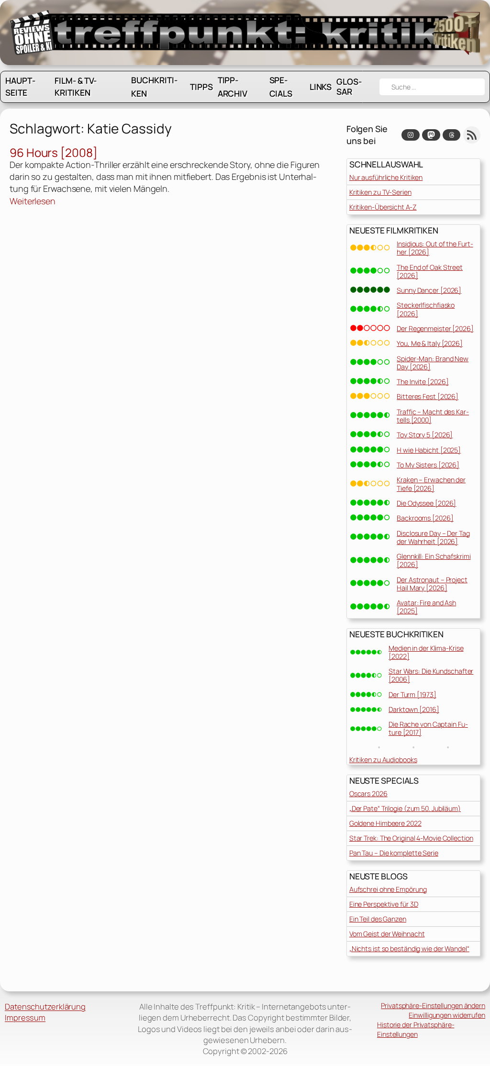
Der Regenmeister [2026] (435, 328)
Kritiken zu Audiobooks (383, 759)
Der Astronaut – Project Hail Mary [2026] (432, 583)
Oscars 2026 (368, 793)
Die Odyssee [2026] (426, 503)
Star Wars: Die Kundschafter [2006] (431, 675)
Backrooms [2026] (425, 517)
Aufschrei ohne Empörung (388, 889)
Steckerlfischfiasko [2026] (426, 309)
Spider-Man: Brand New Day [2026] (432, 362)
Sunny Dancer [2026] (429, 290)
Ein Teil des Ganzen (377, 918)
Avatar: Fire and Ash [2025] (426, 606)
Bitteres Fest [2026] (427, 396)
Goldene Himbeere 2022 (385, 823)
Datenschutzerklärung (45, 1006)
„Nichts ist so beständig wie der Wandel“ (409, 948)
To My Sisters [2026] (428, 464)
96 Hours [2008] (54, 152)
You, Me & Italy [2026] (430, 343)
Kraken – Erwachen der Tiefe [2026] (431, 483)
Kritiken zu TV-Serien (380, 192)
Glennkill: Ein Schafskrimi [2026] (433, 560)
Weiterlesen (33, 201)
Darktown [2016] (414, 709)
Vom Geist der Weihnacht (387, 933)
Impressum (25, 1017)
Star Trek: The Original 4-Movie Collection (411, 838)
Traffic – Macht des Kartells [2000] (433, 415)
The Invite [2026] (422, 381)
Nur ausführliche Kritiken (386, 177)
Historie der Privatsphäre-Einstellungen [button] (415, 1029)
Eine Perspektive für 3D (383, 904)
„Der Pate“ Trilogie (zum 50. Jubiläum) (405, 808)
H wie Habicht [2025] (429, 450)
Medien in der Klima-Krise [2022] (426, 652)
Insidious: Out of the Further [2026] (435, 247)
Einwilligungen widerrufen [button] (447, 1015)
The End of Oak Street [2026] (430, 271)
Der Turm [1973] (412, 694)
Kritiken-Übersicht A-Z (383, 206)
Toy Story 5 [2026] (425, 434)
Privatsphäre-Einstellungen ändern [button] (433, 1005)
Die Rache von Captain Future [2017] (428, 728)
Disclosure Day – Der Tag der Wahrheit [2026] (433, 537)
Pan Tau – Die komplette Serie (393, 852)
